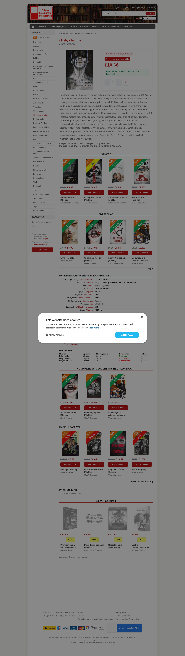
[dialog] (92, 328)
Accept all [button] (127, 335)
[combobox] (142, 316)
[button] (55, 334)
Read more (94, 327)
